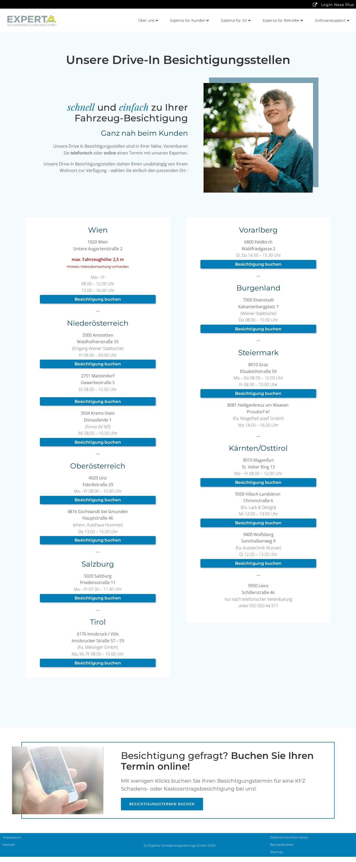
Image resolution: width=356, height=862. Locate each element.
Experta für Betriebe (281, 20)
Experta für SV (234, 20)
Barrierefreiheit (281, 845)
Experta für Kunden (187, 20)
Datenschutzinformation (289, 837)
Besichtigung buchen (98, 299)
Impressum (12, 837)
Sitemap (276, 852)
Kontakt (9, 845)
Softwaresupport (330, 20)
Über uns (146, 20)
